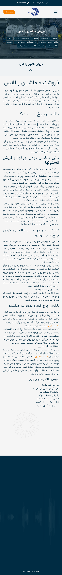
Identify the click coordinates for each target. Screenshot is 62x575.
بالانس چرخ (53, 325)
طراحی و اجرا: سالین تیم (31, 571)
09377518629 (20, 3)
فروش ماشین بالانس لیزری (25, 42)
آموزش (31, 70)
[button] (56, 12)
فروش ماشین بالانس (49, 38)
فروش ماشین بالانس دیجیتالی (26, 38)
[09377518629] (28, 3)
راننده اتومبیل (42, 356)
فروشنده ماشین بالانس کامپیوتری (31, 46)
